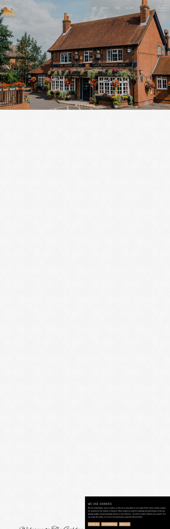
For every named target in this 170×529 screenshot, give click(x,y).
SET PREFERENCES (109, 524)
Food (117, 8)
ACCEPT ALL (94, 524)
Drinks (106, 8)
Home (94, 8)
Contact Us (145, 8)
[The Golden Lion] (9, 8)
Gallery (130, 8)
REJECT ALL (124, 524)
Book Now (162, 8)
